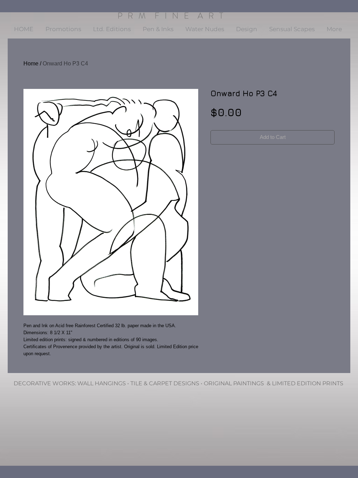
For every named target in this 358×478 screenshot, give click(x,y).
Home (30, 63)
